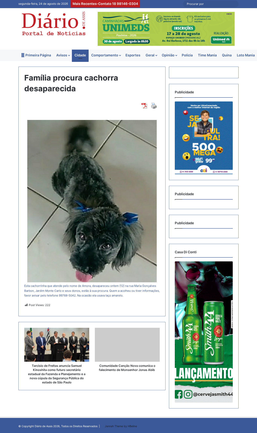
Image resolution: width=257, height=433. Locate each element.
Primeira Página (38, 55)
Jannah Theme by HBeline (121, 426)
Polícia (187, 55)
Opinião (168, 55)
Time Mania (207, 55)
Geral (150, 55)
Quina (227, 55)
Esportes (132, 55)
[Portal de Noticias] (53, 23)
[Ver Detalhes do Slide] (204, 137)
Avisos (61, 55)
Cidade (80, 55)
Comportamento (104, 55)
